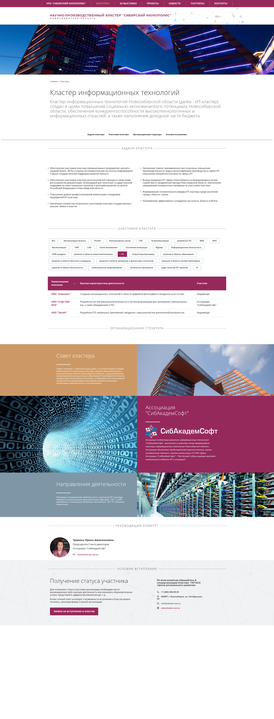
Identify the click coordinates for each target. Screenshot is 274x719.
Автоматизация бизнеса (75, 241)
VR (122, 254)
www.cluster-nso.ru (170, 608)
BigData (159, 247)
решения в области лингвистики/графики (181, 261)
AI (197, 267)
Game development (108, 247)
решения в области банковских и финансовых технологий (126, 261)
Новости (175, 3)
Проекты (153, 3)
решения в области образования (178, 254)
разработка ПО (184, 241)
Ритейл (97, 241)
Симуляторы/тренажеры (143, 254)
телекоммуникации (160, 241)
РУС (217, 16)
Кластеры (102, 3)
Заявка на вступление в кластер (74, 611)
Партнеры (197, 3)
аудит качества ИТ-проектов (174, 267)
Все (53, 241)
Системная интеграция (136, 247)
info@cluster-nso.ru (171, 603)
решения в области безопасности (67, 267)
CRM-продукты (59, 254)
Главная (54, 81)
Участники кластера (119, 134)
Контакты (220, 3)
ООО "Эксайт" (59, 312)
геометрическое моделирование (106, 267)
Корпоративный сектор (120, 241)
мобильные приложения (141, 267)
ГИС (141, 241)
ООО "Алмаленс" (61, 294)
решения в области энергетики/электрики (93, 254)
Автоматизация (59, 247)
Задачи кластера (95, 134)
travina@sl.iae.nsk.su (87, 554)
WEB (202, 241)
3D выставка (128, 3)
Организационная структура (147, 134)
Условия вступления (176, 134)
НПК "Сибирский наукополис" (66, 3)
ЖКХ (214, 241)
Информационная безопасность (186, 247)
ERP (77, 247)
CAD (89, 247)
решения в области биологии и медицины (71, 261)
